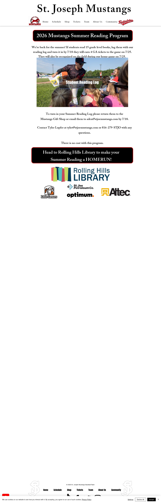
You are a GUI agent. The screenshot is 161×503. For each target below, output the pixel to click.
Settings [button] (130, 499)
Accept (151, 499)
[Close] (158, 499)
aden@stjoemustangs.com (102, 119)
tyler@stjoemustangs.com (82, 128)
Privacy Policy (86, 499)
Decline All (140, 499)
